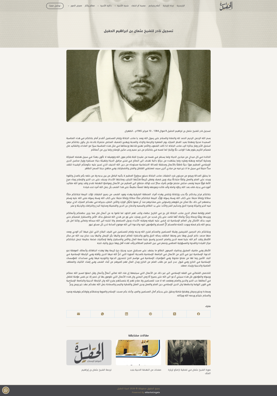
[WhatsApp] (102, 314)
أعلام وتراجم (154, 6)
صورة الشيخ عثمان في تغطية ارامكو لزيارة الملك (189, 372)
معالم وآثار (90, 6)
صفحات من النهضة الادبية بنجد (145, 370)
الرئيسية (181, 6)
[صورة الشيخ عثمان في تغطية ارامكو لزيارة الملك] (188, 352)
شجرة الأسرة (123, 6)
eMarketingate (152, 392)
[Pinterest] (150, 314)
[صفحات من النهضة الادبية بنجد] (138, 352)
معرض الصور (76, 6)
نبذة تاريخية (168, 6)
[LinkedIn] (126, 314)
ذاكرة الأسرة (106, 6)
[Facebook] (199, 314)
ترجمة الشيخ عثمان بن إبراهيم (97, 370)
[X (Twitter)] (174, 314)
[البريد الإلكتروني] (78, 314)
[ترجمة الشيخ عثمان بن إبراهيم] (89, 352)
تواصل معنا (54, 5)
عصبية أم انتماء (138, 6)
